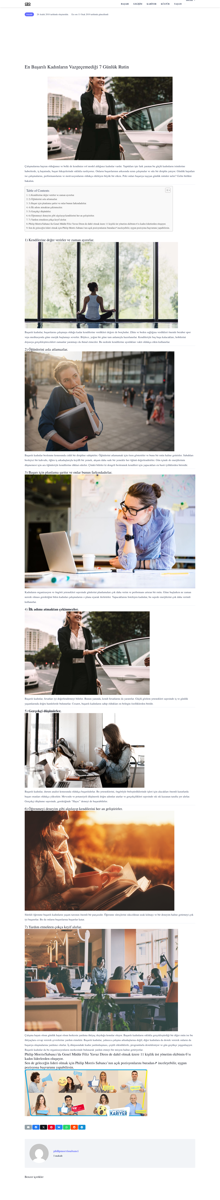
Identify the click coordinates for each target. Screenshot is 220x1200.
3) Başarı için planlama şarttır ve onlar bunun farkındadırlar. (58, 203)
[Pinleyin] (51, 1127)
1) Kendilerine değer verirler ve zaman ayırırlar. (51, 195)
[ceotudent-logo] (28, 3)
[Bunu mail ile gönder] (28, 1127)
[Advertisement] (110, 39)
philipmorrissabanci (65, 1151)
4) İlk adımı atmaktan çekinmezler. (46, 207)
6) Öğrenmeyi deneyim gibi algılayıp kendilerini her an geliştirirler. (61, 215)
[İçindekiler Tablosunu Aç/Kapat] (166, 190)
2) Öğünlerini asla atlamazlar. (43, 199)
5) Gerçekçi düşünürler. (40, 211)
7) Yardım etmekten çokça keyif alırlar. (47, 219)
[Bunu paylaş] (36, 1127)
